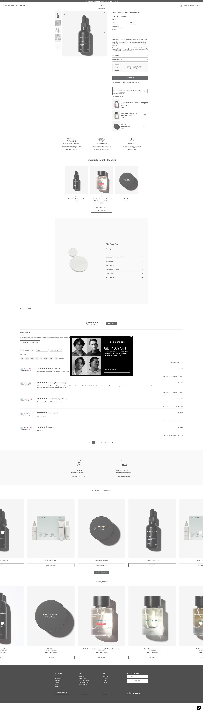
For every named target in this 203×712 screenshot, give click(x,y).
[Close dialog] (131, 338)
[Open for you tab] (199, 708)
